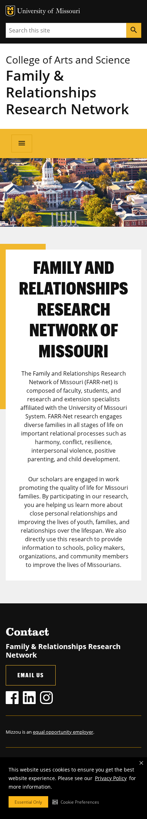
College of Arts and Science (68, 59)
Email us (30, 675)
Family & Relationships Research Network (67, 92)
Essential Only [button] (28, 802)
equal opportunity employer (63, 732)
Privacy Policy (111, 778)
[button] (76, 802)
